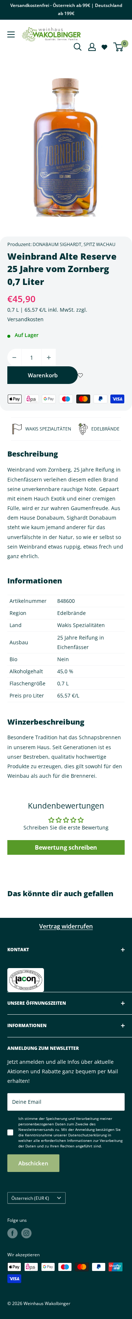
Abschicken (33, 1163)
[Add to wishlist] (80, 375)
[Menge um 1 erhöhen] (49, 357)
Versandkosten (25, 319)
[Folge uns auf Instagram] (26, 1233)
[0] (118, 47)
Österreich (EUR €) (30, 1198)
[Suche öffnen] (78, 47)
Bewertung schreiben (66, 847)
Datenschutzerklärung (87, 1134)
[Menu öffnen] (11, 34)
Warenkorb (43, 375)
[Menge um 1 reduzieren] (14, 357)
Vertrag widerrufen (66, 926)
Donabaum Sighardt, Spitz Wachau (74, 244)
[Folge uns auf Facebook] (12, 1233)
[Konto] (92, 47)
